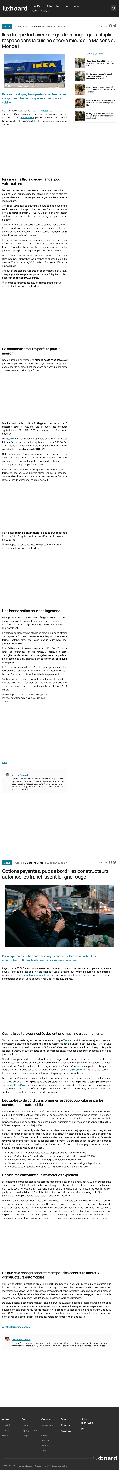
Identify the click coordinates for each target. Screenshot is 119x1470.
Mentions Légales (25, 1466)
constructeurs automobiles (34, 975)
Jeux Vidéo (46, 1440)
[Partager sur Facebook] (110, 26)
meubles (43, 110)
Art (42, 1430)
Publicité (45, 1445)
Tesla (66, 1040)
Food (34, 10)
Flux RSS (46, 1466)
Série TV (45, 1450)
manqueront (27, 117)
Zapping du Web (29, 1430)
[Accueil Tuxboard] (15, 8)
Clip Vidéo (6, 1425)
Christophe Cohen (34, 862)
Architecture (47, 1425)
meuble (10, 438)
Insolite (25, 1425)
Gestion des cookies (59, 1466)
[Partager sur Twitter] (115, 26)
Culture (77, 6)
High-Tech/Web (87, 1420)
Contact (38, 1466)
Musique (66, 1431)
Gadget (25, 1435)
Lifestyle (44, 10)
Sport (66, 6)
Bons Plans (37, 6)
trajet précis (76, 1069)
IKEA (4, 762)
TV (82, 1428)
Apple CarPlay (17, 1085)
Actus (50, 6)
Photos (5, 1435)
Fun (58, 6)
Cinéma (5, 1430)
